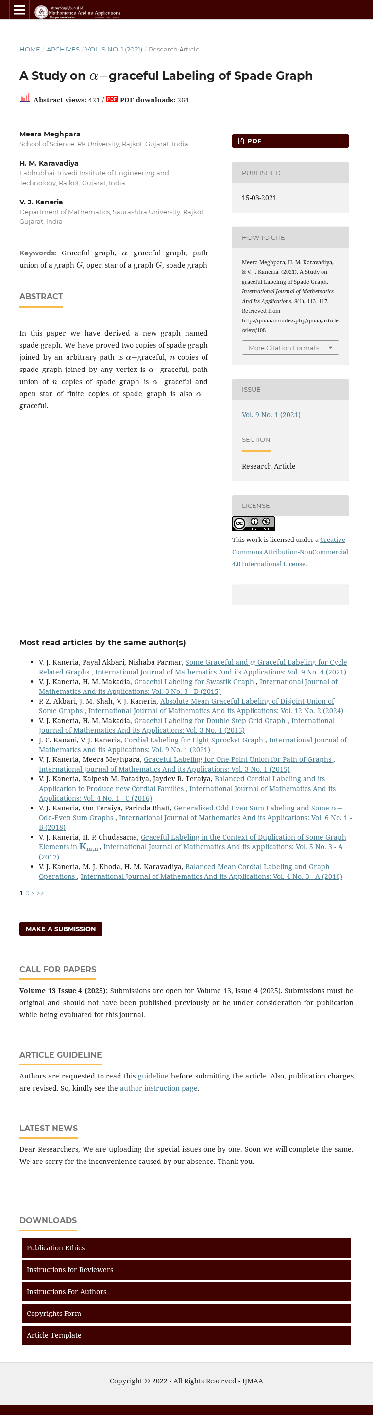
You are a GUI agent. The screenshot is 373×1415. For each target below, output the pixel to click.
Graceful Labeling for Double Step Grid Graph (211, 720)
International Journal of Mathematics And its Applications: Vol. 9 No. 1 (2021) (193, 744)
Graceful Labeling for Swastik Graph (195, 681)
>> (41, 892)
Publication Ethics (56, 1247)
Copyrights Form (54, 1313)
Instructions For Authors (66, 1291)
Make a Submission (61, 929)
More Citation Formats (284, 348)
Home (29, 49)
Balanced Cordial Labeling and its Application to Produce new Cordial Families (182, 783)
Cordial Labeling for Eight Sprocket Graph (194, 739)
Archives (63, 49)
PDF (253, 141)
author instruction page (159, 1088)
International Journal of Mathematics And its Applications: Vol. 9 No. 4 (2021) (220, 671)
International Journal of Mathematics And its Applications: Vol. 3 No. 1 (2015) (187, 725)
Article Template (54, 1335)
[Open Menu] (19, 9)
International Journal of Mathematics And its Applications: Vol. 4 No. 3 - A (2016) (211, 876)
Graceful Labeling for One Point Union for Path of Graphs (238, 759)
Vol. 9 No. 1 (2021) (113, 49)
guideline (153, 1075)
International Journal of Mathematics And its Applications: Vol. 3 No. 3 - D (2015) (188, 686)
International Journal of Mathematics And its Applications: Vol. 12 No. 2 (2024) (215, 710)
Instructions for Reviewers (70, 1269)
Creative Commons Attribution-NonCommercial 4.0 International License (290, 551)
